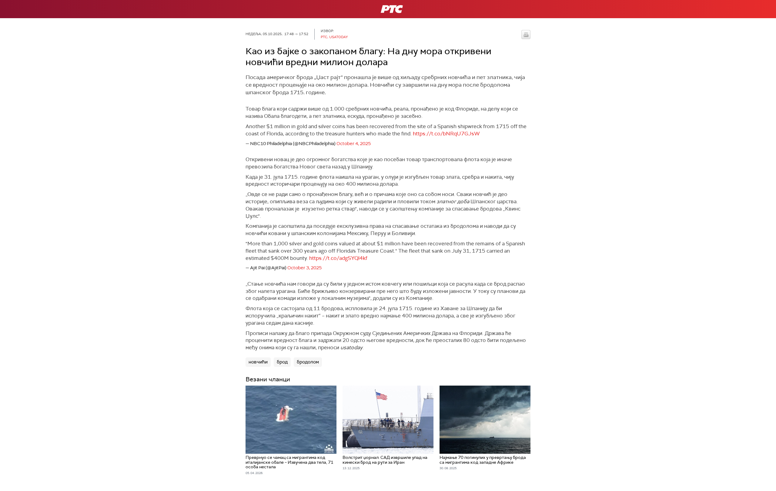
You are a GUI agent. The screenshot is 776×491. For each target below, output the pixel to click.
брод (282, 362)
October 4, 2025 (353, 144)
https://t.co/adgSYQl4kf (338, 258)
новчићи (258, 362)
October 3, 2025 (304, 268)
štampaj (525, 34)
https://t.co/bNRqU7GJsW (446, 133)
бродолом (308, 362)
